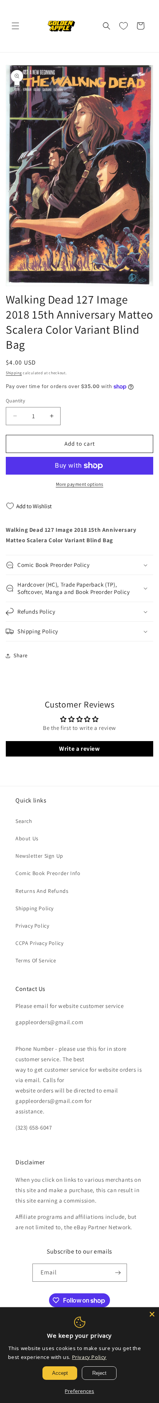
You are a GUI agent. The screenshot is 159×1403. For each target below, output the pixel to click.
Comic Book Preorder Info (47, 873)
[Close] (152, 1314)
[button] (15, 25)
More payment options (79, 484)
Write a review (79, 749)
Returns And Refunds (41, 890)
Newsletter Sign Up (39, 855)
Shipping (14, 372)
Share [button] (21, 655)
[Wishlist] (123, 25)
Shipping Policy (34, 908)
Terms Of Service (35, 960)
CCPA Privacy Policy (39, 943)
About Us (27, 838)
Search (23, 821)
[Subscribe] (118, 1273)
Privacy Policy (32, 925)
